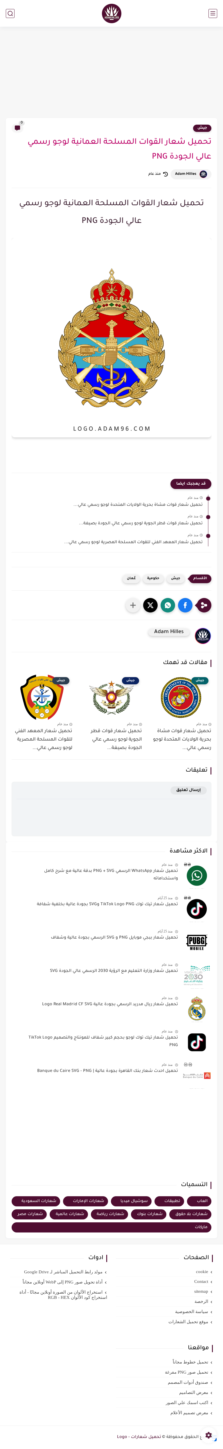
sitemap (201, 1291)
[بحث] (10, 13)
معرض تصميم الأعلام (189, 1412)
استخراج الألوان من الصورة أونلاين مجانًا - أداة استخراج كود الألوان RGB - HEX (63, 1295)
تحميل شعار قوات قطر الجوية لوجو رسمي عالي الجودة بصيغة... (141, 523)
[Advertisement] (111, 73)
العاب (202, 1201)
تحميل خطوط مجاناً (190, 1362)
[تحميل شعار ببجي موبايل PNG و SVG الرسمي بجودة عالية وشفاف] (196, 942)
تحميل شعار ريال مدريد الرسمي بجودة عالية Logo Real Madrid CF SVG (110, 1004)
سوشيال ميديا (134, 1201)
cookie (202, 1271)
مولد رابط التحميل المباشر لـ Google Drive (63, 1272)
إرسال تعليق (188, 790)
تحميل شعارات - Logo (139, 1437)
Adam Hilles (185, 174)
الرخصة (201, 1301)
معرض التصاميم (193, 1392)
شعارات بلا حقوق (191, 1214)
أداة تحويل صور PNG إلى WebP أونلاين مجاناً (62, 1282)
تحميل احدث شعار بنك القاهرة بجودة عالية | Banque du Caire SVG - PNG (107, 1071)
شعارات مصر (30, 1214)
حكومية (153, 579)
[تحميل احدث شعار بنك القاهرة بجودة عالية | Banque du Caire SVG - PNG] (196, 1076)
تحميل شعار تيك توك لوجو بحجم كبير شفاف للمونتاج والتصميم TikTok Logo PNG (103, 1042)
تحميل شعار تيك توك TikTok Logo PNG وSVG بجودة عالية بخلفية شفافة (107, 904)
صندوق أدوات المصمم (188, 1382)
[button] (185, 605)
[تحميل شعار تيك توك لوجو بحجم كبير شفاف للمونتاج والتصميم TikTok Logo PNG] (196, 1042)
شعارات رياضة (110, 1214)
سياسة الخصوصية (191, 1311)
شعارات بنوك (150, 1214)
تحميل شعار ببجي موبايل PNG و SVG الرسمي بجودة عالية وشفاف (114, 938)
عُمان (131, 579)
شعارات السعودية (38, 1201)
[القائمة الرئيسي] (212, 13)
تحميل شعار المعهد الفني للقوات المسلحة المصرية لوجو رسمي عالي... (133, 542)
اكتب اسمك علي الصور (187, 1402)
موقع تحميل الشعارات (188, 1321)
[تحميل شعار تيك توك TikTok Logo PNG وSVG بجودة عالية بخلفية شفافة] (196, 909)
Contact (201, 1281)
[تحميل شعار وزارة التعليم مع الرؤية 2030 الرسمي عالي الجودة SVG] (196, 976)
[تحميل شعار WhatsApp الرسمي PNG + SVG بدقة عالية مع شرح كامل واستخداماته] (196, 876)
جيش (202, 128)
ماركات (201, 1227)
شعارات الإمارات (88, 1201)
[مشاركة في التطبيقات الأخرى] (133, 605)
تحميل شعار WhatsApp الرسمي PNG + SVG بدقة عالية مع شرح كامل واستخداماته (111, 875)
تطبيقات (172, 1201)
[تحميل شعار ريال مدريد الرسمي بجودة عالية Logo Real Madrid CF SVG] (196, 1009)
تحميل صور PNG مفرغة (186, 1372)
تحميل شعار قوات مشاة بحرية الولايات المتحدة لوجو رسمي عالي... (138, 505)
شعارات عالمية (70, 1214)
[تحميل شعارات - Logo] (111, 13)
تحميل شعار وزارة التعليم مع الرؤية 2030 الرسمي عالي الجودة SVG (114, 971)
